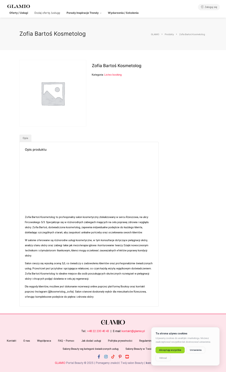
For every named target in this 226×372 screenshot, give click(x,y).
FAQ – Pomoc (66, 340)
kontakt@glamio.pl (133, 331)
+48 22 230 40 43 (98, 331)
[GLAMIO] (18, 6)
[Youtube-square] (127, 357)
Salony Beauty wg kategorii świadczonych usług (90, 348)
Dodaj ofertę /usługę (47, 12)
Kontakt (11, 340)
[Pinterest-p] (120, 357)
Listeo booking (113, 74)
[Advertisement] (89, 183)
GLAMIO (60, 363)
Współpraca (44, 340)
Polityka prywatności (120, 340)
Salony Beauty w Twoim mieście (144, 348)
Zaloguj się (210, 7)
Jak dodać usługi (91, 340)
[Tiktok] (113, 357)
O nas (26, 340)
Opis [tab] (25, 138)
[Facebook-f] (99, 357)
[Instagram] (106, 357)
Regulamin (145, 340)
